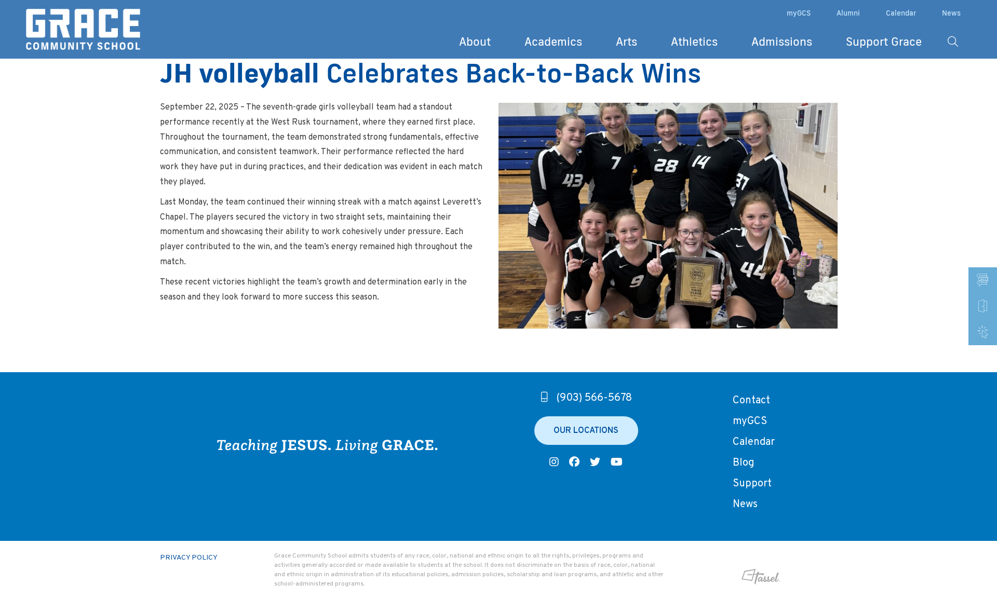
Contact (751, 400)
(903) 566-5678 (594, 398)
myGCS (799, 13)
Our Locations (586, 431)
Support (752, 484)
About (475, 41)
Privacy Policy (189, 557)
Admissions (781, 41)
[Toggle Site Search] (953, 41)
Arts (626, 41)
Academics (553, 41)
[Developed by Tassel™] (727, 576)
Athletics (694, 41)
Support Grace (884, 41)
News (951, 13)
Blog (743, 463)
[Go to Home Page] (83, 29)
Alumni (848, 13)
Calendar (901, 13)
